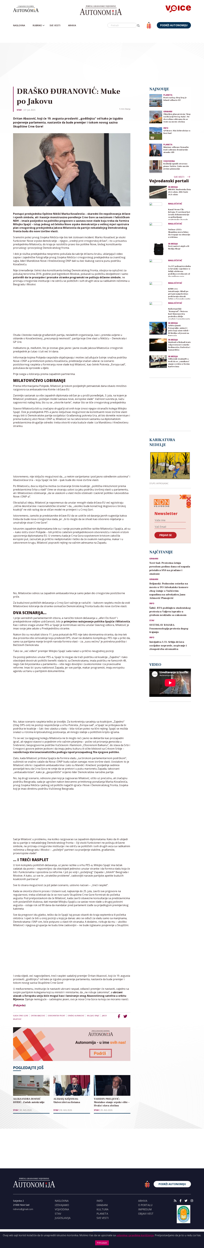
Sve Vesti (55, 25)
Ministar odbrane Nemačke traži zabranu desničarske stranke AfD (176, 150)
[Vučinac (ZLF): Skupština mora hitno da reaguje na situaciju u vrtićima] (158, 231)
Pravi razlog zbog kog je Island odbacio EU (175, 98)
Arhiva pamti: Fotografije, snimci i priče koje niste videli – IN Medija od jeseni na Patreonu (178, 330)
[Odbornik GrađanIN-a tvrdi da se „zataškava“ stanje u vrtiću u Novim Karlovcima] (158, 361)
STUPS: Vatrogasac (158, 483)
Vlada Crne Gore (20, 1016)
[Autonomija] (101, 10)
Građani (167, 111)
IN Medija (173, 187)
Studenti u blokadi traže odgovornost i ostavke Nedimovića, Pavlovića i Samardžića (179, 346)
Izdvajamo (62, 1205)
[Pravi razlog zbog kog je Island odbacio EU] (155, 100)
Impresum (145, 1209)
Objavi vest (145, 1213)
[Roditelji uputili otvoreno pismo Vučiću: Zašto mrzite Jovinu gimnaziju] (155, 166)
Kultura (102, 1209)
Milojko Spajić (93, 1016)
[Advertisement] (108, 58)
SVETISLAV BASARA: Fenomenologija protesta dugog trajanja (168, 628)
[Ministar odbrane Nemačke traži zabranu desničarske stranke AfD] (155, 149)
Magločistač (175, 203)
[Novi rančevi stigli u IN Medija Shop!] (158, 249)
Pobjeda (19, 1005)
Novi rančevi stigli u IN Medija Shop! (178, 247)
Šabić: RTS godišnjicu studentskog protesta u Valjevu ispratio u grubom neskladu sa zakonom (170, 611)
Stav (19, 110)
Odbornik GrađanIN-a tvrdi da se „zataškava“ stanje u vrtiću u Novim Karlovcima (179, 363)
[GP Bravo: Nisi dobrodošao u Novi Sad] (155, 133)
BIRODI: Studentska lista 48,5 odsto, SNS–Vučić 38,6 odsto (179, 192)
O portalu (145, 1205)
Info (165, 128)
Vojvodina (169, 161)
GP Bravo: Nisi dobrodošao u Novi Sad (176, 132)
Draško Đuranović (76, 1016)
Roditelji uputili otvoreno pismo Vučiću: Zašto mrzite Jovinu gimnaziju (176, 166)
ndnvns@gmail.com (23, 1209)
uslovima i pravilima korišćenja (135, 1235)
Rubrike (37, 25)
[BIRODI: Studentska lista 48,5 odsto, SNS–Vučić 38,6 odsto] (158, 192)
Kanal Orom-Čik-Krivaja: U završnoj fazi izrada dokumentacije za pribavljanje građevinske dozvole (179, 214)
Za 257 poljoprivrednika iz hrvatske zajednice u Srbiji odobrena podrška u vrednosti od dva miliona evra (179, 271)
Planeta (167, 95)
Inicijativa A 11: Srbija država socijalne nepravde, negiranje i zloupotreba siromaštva (168, 645)
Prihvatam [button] (102, 1242)
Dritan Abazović (38, 1016)
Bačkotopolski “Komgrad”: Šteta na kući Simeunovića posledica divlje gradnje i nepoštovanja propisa (179, 313)
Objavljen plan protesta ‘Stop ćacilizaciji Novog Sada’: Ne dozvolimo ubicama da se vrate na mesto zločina (176, 118)
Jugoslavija (62, 1218)
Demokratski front (56, 1016)
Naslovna (19, 25)
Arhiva (72, 25)
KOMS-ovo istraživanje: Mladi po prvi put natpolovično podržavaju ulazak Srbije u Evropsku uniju (179, 293)
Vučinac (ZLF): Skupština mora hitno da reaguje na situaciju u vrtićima (179, 233)
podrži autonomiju (174, 25)
